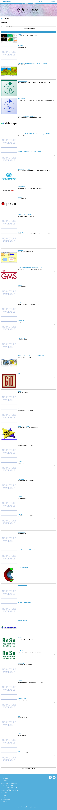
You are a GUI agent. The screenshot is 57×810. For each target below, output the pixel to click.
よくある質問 (4, 780)
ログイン (5, 1)
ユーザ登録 (9, 1)
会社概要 (3, 796)
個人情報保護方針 (5, 799)
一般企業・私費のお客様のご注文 (9, 787)
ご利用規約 (4, 801)
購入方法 (40, 1)
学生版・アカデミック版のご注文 (9, 783)
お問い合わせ (53, 1)
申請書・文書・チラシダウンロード (9, 790)
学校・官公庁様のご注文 (7, 785)
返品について (4, 792)
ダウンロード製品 (5, 789)
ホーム (2, 18)
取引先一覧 (4, 797)
